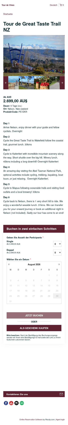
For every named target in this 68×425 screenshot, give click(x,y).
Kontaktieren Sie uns (17, 394)
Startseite (8, 13)
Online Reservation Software (30, 419)
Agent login (60, 419)
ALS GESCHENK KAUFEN (34, 328)
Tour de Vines (8, 4)
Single (13, 242)
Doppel (13, 251)
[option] (11, 82)
